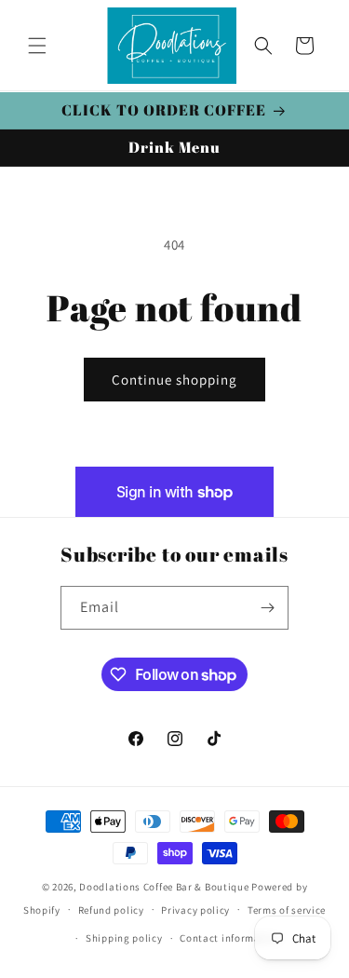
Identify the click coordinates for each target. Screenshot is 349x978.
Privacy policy (195, 910)
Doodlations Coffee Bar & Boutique (163, 886)
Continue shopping (174, 379)
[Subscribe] (267, 608)
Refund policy (111, 910)
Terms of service (287, 910)
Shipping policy (124, 937)
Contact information (230, 937)
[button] (37, 45)
